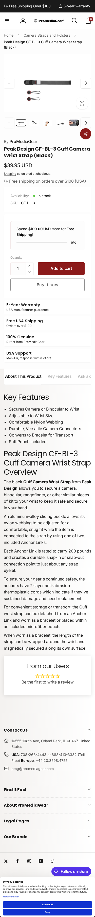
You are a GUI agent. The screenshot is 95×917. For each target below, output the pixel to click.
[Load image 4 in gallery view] (61, 123)
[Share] (85, 133)
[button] (6, 20)
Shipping (10, 174)
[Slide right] (86, 83)
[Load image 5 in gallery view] (74, 123)
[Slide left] (9, 83)
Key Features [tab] (59, 376)
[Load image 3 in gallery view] (47, 123)
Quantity (16, 257)
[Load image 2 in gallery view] (34, 123)
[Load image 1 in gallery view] (21, 123)
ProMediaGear (20, 141)
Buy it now (48, 284)
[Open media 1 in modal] (47, 83)
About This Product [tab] (23, 376)
